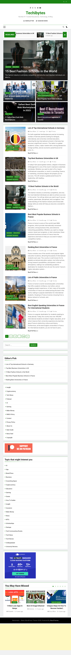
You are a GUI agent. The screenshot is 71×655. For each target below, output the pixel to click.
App (7, 469)
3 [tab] (57, 586)
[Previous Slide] (63, 2)
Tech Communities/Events (45, 95)
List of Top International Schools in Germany (46, 128)
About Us (9, 426)
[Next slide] (66, 2)
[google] (37, 8)
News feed (9, 434)
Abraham (31, 609)
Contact (8, 418)
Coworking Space (43, 93)
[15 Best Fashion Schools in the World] (29, 35)
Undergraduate (10, 543)
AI (7, 403)
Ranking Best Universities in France (42, 247)
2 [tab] (55, 586)
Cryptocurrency (11, 391)
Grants (8, 496)
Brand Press (9, 473)
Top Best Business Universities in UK (43, 158)
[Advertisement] (35, 637)
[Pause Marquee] (65, 34)
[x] (35, 8)
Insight (8, 93)
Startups (8, 527)
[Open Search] (63, 27)
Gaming (8, 407)
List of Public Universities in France (42, 277)
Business (8, 63)
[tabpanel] (14, 601)
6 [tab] (65, 586)
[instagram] (32, 8)
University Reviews (12, 149)
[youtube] (40, 8)
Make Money (10, 410)
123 (23, 336)
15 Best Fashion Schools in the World (47, 33)
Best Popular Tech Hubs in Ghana (50, 99)
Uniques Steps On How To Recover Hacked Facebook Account (56, 608)
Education (16, 63)
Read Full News (32, 153)
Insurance (9, 508)
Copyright (9, 437)
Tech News (9, 114)
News (8, 516)
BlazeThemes (54, 620)
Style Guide (9, 430)
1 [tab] (53, 586)
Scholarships (10, 523)
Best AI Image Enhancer (35, 606)
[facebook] (30, 8)
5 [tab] (62, 586)
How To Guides (10, 500)
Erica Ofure (32, 131)
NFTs (7, 519)
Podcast (9, 399)
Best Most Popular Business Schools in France (43, 2)
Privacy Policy (10, 422)
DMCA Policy (10, 414)
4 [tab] (60, 586)
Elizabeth (10, 611)
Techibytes (35, 13)
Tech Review (10, 539)
